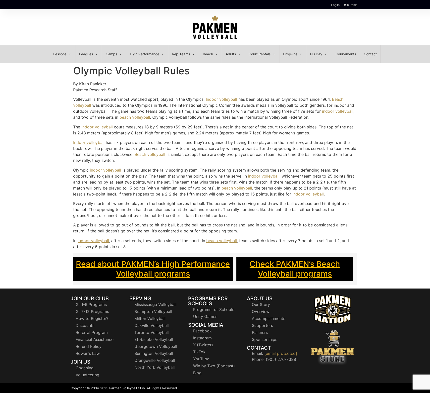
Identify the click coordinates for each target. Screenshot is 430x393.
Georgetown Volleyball (155, 346)
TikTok (199, 351)
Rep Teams (181, 54)
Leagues (86, 54)
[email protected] (280, 353)
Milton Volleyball (149, 318)
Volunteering (87, 374)
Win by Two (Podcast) (214, 365)
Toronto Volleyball (151, 332)
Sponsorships (264, 339)
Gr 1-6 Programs (91, 304)
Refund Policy (89, 346)
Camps (111, 54)
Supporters (262, 325)
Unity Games (205, 316)
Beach (208, 54)
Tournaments (345, 54)
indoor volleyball (337, 111)
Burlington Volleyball (153, 353)
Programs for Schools (213, 309)
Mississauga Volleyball (155, 304)
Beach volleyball (150, 154)
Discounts (85, 325)
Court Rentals (259, 54)
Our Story (261, 304)
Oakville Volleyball (151, 325)
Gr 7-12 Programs (92, 311)
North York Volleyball (154, 367)
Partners (260, 332)
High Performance (144, 54)
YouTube (201, 358)
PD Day (316, 54)
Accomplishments (268, 318)
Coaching (85, 367)
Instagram (202, 337)
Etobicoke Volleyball (153, 339)
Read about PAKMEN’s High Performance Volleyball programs (153, 268)
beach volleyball (134, 117)
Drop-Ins (290, 54)
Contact (370, 54)
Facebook (202, 330)
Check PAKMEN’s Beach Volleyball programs (295, 268)
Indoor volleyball (221, 99)
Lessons (59, 54)
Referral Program (92, 332)
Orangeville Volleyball (154, 360)
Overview (260, 311)
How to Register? (92, 318)
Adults (231, 54)
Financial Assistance (94, 339)
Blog (197, 372)
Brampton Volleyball (153, 311)
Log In (335, 5)
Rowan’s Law (88, 353)
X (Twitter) (203, 344)
